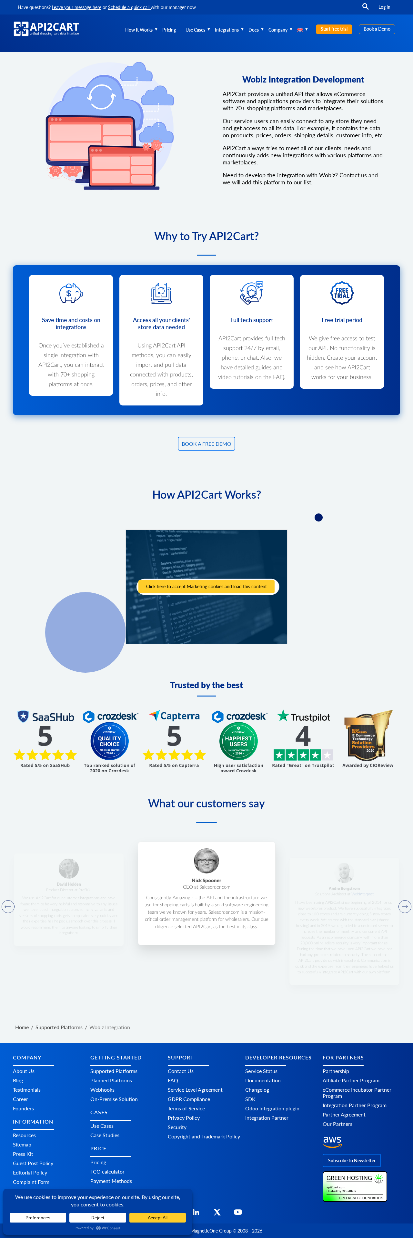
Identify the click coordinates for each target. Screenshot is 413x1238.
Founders (23, 1108)
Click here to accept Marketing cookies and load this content (206, 586)
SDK (250, 1099)
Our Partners (337, 1124)
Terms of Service (186, 1108)
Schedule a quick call (129, 7)
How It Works (139, 30)
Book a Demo (377, 29)
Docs (253, 30)
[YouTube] (237, 1214)
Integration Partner (266, 1118)
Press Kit (23, 1154)
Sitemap (22, 1144)
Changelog (257, 1090)
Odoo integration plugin (272, 1108)
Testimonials (27, 1090)
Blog (18, 1080)
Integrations (227, 30)
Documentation (263, 1080)
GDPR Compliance (189, 1099)
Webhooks (102, 1090)
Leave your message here (76, 7)
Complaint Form (31, 1182)
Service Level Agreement (195, 1090)
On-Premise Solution (114, 1099)
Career (20, 1099)
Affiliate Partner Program (351, 1080)
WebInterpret (362, 894)
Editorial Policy (30, 1172)
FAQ (173, 1080)
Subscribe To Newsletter (352, 1160)
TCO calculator (107, 1171)
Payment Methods (111, 1181)
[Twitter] (216, 1214)
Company (277, 30)
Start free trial (334, 29)
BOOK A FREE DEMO (206, 444)
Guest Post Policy (33, 1163)
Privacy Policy (184, 1118)
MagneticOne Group (211, 1230)
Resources (24, 1135)
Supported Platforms (113, 1071)
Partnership (336, 1071)
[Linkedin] (196, 1214)
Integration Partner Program (355, 1105)
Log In (384, 7)
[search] (365, 9)
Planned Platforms (111, 1080)
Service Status (261, 1071)
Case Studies (104, 1135)
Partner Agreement (344, 1114)
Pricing (169, 30)
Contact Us (181, 1071)
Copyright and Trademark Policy (204, 1136)
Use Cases (195, 30)
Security (177, 1127)
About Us (24, 1071)
